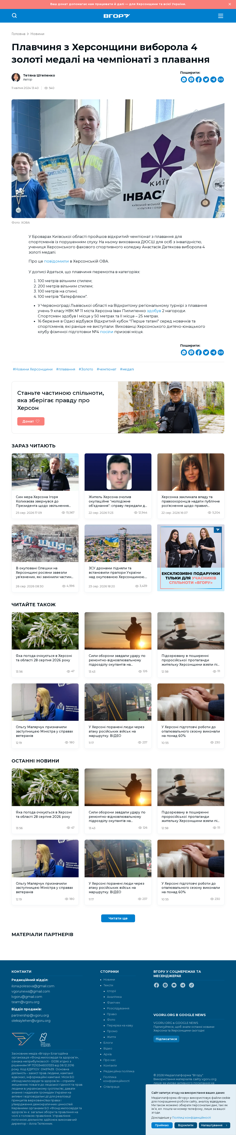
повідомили (56, 261)
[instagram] (165, 987)
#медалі (127, 369)
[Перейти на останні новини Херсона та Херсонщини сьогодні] (117, 16)
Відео (107, 1048)
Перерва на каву (120, 1025)
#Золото (86, 369)
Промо (112, 1031)
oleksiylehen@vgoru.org (31, 1021)
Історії (111, 991)
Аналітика (114, 997)
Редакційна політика (118, 1071)
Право (112, 1014)
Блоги (108, 1042)
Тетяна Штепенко (39, 75)
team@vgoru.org (25, 1002)
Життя (111, 1037)
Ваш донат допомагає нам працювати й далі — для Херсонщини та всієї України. (118, 4)
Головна (18, 34)
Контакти (110, 1065)
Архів (107, 1054)
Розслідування (118, 1008)
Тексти (108, 985)
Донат (28, 421)
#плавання (65, 369)
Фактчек (113, 1002)
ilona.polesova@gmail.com (33, 986)
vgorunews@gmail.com (31, 991)
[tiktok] (192, 987)
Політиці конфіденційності (191, 1117)
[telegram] (183, 987)
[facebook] (156, 987)
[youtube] (174, 987)
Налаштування (211, 1125)
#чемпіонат (106, 369)
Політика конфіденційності (116, 1079)
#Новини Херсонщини (33, 369)
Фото (111, 1019)
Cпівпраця (111, 1086)
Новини (37, 34)
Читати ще (118, 918)
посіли (106, 331)
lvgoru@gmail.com (27, 997)
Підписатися (166, 1039)
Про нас (109, 1060)
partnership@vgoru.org (30, 1015)
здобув (154, 310)
